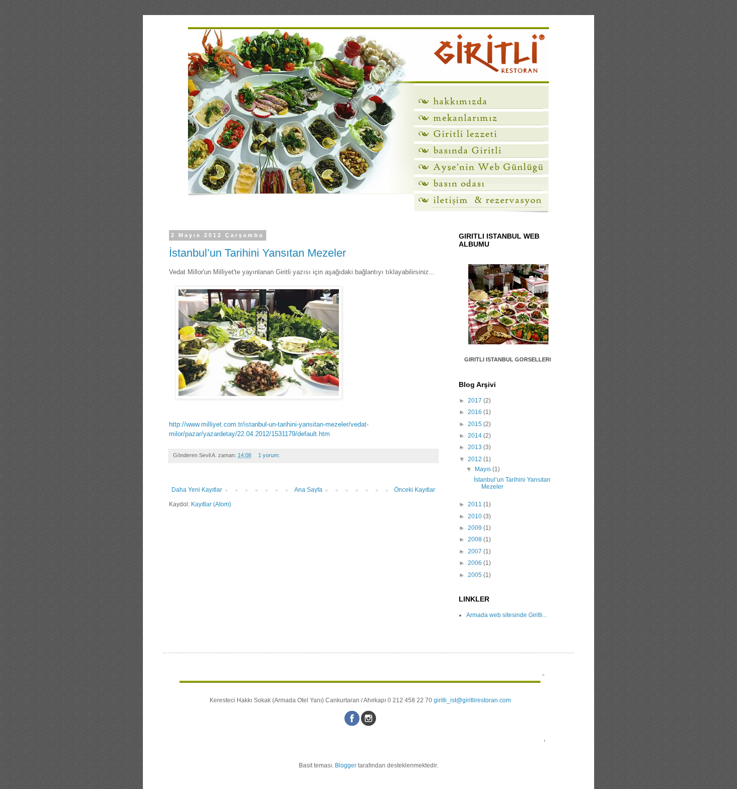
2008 (475, 539)
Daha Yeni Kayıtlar (196, 489)
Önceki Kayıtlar (414, 489)
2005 (475, 574)
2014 (475, 435)
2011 (475, 504)
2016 (475, 412)
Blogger (345, 765)
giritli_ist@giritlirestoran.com (472, 700)
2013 (475, 447)
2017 (475, 400)
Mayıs (483, 469)
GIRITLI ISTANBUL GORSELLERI (507, 359)
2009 (475, 527)
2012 (475, 459)
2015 (475, 424)
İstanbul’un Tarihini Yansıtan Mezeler (257, 253)
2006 (475, 562)
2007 (475, 551)
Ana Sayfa (308, 489)
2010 (475, 516)
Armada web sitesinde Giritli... (506, 615)
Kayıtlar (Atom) (211, 504)
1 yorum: (269, 455)
